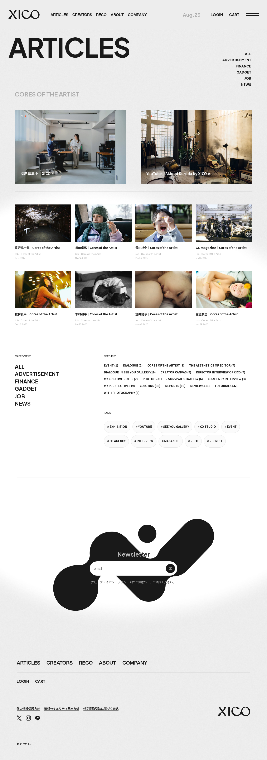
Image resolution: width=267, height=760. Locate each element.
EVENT (232, 426)
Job (247, 78)
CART (234, 15)
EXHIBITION (118, 426)
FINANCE (26, 381)
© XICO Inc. (25, 744)
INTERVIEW (145, 441)
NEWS (23, 403)
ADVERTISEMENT (37, 373)
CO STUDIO (208, 426)
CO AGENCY (118, 441)
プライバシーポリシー (114, 582)
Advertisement (236, 60)
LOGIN (217, 15)
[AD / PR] (70, 147)
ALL (248, 54)
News (246, 84)
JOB (20, 396)
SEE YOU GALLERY (176, 426)
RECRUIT (215, 441)
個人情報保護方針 (28, 708)
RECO (194, 441)
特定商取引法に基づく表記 (100, 708)
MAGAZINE (171, 441)
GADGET (26, 388)
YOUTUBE (145, 426)
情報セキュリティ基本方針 (61, 708)
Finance (243, 66)
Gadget (244, 72)
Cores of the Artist (31, 253)
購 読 (170, 568)
